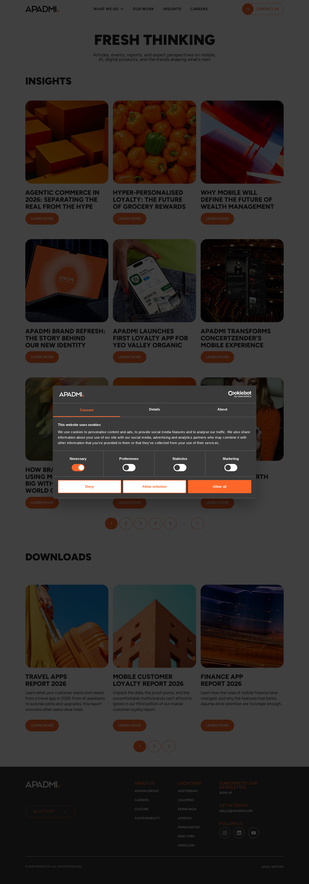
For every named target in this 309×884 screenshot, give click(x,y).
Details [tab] (154, 409)
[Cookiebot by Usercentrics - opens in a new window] (231, 394)
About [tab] (222, 409)
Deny (89, 486)
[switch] (129, 467)
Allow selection (154, 486)
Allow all (219, 486)
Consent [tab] (86, 410)
